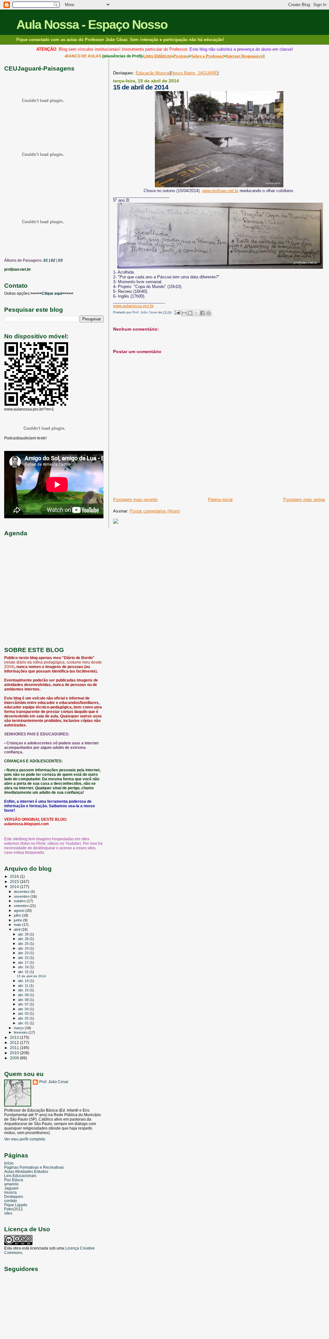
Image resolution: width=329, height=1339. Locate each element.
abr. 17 (24, 962)
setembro (22, 906)
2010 (15, 1053)
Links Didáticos (157, 56)
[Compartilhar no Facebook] (202, 313)
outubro (20, 901)
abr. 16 (24, 967)
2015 (15, 881)
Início (8, 1163)
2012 (15, 1042)
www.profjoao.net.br (220, 190)
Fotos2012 (13, 1209)
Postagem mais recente (135, 499)
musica (10, 1192)
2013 (15, 1037)
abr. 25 (24, 943)
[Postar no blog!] (190, 313)
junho (18, 920)
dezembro (22, 892)
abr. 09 (24, 995)
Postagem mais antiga (304, 499)
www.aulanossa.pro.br (133, 305)
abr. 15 (24, 972)
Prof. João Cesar (53, 1082)
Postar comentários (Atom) (155, 511)
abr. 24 (24, 948)
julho (18, 915)
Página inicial (220, 499)
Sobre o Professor (207, 56)
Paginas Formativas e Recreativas (34, 1167)
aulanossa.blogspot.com (26, 824)
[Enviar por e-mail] (184, 313)
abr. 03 (24, 1013)
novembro (22, 896)
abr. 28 (24, 939)
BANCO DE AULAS (83, 56)
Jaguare (11, 1188)
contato (10, 1201)
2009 (15, 1058)
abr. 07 (24, 1004)
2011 (15, 1048)
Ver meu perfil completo (24, 1139)
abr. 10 (24, 990)
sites (8, 1213)
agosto (19, 910)
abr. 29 (24, 934)
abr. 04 (24, 1009)
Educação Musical (153, 73)
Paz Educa (13, 1180)
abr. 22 (24, 958)
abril (17, 929)
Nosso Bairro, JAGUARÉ (194, 73)
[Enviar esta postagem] (177, 312)
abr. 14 (24, 981)
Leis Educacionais (20, 1176)
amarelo (11, 1184)
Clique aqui (52, 293)
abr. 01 (24, 1023)
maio (18, 925)
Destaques (13, 1196)
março (19, 1028)
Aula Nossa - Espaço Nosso (91, 24)
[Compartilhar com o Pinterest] (208, 313)
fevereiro (21, 1032)
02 (52, 260)
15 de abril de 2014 (31, 976)
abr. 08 (24, 1000)
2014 (15, 887)
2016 (15, 876)
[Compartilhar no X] (196, 313)
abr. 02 (24, 1018)
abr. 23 (24, 953)
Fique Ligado (15, 1205)
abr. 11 (23, 985)
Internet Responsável (245, 56)
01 (45, 260)
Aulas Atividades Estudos (26, 1171)
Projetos (181, 56)
